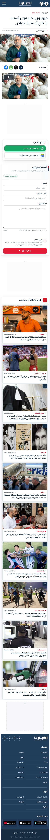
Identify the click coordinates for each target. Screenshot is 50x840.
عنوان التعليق (41, 193)
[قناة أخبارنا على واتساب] (41, 4)
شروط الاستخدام (42, 802)
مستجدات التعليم (42, 777)
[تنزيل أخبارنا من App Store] (25, 822)
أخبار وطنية (44, 752)
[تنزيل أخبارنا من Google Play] (40, 822)
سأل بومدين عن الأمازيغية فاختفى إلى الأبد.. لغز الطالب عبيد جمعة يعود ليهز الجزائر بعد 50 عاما (27, 457)
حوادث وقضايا (19, 777)
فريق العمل (20, 797)
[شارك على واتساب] (11, 67)
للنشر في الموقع (42, 797)
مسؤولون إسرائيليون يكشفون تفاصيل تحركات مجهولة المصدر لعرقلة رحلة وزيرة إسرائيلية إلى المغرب (25, 496)
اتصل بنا (21, 802)
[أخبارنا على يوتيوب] (4, 738)
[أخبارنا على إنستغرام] (14, 738)
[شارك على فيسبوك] (6, 67)
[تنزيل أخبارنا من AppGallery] (9, 822)
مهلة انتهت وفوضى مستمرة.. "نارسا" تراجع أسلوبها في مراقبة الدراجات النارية (26, 615)
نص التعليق (42, 203)
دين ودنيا (21, 772)
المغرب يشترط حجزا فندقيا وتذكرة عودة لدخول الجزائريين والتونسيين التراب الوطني (28, 654)
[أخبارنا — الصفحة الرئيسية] (25, 3)
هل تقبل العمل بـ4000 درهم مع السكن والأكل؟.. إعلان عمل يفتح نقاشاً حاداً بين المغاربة (25, 338)
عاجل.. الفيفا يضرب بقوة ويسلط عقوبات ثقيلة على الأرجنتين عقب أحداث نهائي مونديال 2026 (26, 575)
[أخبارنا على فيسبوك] (46, 4)
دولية (46, 762)
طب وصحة (20, 762)
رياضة (22, 757)
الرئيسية (45, 13)
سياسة (21, 752)
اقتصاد (45, 757)
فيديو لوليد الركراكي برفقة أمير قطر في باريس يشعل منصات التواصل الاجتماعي (26, 536)
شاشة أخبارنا (36, 13)
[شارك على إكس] (16, 67)
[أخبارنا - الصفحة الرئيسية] (41, 738)
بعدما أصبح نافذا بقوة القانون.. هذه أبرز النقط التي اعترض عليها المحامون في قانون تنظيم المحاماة (26, 417)
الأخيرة (45, 782)
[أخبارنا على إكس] (9, 738)
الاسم (44, 183)
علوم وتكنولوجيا (42, 767)
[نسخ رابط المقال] (21, 67)
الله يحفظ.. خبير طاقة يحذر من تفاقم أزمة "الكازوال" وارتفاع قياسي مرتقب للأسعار (26, 693)
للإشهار (45, 807)
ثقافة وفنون (20, 767)
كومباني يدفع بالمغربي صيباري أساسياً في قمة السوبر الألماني (25, 378)
